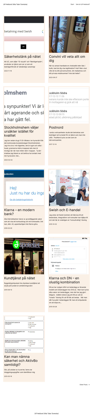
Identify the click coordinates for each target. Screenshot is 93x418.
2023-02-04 (8, 160)
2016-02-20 (8, 228)
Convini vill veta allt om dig (67, 59)
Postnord (56, 127)
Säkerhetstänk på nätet (22, 57)
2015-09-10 (8, 290)
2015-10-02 (53, 224)
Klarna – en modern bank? (19, 212)
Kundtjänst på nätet (19, 278)
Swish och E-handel (64, 210)
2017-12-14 (52, 144)
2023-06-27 (53, 77)
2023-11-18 (8, 71)
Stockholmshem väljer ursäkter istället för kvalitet (21, 131)
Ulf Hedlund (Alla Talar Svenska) (15, 4)
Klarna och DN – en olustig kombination (64, 280)
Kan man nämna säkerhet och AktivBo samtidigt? (21, 361)
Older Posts (85, 384)
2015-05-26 (53, 307)
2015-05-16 (8, 376)
